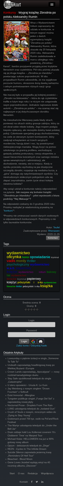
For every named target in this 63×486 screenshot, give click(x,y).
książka (46, 286)
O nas (21, 473)
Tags (6, 243)
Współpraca (47, 473)
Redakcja (33, 473)
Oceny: (31, 306)
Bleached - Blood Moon (20, 459)
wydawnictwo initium (32, 272)
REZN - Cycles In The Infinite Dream (27, 449)
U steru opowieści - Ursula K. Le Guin (27, 385)
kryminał (55, 257)
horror (25, 257)
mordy (21, 261)
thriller (19, 286)
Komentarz (53, 238)
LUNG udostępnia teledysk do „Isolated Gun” (31, 408)
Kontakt (24, 481)
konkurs (8, 210)
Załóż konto (22, 345)
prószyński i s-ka (30, 282)
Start (12, 473)
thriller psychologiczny (21, 262)
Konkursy (9, 12)
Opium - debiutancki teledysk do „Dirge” (29, 445)
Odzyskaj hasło (39, 345)
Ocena (7, 297)
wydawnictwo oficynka (18, 255)
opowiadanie (40, 257)
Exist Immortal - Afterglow (21, 395)
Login (6, 314)
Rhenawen (54, 230)
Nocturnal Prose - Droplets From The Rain (30, 405)
